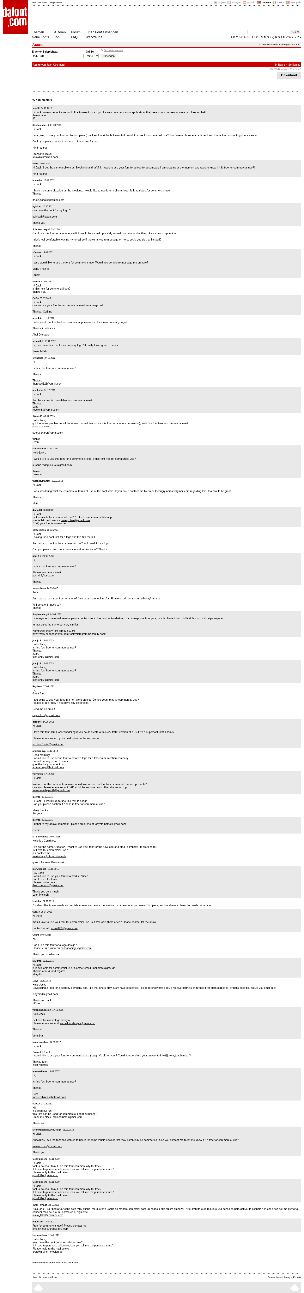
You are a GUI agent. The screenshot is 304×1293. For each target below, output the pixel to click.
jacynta (36, 797)
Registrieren (56, 2)
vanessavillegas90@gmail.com (51, 790)
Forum (75, 32)
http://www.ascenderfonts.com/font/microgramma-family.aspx (69, 633)
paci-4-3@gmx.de (43, 575)
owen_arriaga (39, 1205)
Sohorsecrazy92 (41, 229)
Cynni (35, 934)
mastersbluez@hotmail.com (49, 1097)
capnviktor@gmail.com (46, 715)
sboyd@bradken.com (45, 157)
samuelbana (39, 530)
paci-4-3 (36, 556)
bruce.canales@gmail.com (48, 199)
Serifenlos (294, 64)
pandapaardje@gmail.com (76, 948)
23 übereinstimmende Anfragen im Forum (279, 44)
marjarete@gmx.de (103, 967)
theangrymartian (41, 481)
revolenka (37, 390)
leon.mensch (39, 869)
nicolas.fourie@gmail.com (47, 744)
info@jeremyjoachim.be (174, 1055)
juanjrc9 (36, 640)
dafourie (37, 721)
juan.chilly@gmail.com (46, 656)
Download (289, 75)
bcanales (37, 180)
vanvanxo (37, 774)
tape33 (36, 912)
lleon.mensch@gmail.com (47, 885)
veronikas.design (41, 1010)
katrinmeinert (39, 1235)
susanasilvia (39, 448)
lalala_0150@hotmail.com (47, 1215)
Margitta (36, 961)
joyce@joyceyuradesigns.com (50, 1228)
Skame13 (37, 416)
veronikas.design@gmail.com (77, 1023)
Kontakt (297, 1277)
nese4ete (37, 318)
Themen (38, 32)
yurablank (37, 1221)
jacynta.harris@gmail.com (110, 823)
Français (236, 2)
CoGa (35, 298)
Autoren (60, 32)
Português (295, 2)
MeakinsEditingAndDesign (46, 1129)
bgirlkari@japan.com (44, 216)
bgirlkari (36, 206)
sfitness (36, 252)
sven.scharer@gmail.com (47, 432)
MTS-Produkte (40, 836)
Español (251, 2)
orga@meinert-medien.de (47, 1251)
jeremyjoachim (40, 1042)
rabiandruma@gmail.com (68, 1117)
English (221, 2)
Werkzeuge (94, 37)
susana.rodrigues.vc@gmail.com (52, 465)
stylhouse (37, 358)
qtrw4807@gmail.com (45, 1175)
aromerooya (38, 751)
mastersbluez (39, 1071)
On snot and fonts (48, 1277)
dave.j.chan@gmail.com (75, 520)
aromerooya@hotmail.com (48, 767)
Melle (35, 163)
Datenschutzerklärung (279, 1277)
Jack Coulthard (56, 64)
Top (57, 37)
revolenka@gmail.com (45, 409)
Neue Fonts (40, 37)
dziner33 (37, 510)
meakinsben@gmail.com (47, 1146)
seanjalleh (37, 341)
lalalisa (36, 281)
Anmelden (37, 1262)
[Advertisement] (107, 18)
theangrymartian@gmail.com (172, 491)
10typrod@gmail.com (45, 994)
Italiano (280, 2)
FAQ (74, 37)
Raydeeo (37, 686)
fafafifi (35, 108)
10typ (35, 980)
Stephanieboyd (40, 125)
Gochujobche (39, 1159)
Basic (281, 64)
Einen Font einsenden (102, 32)
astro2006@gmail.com (64, 928)
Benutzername (39, 2)
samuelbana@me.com (147, 598)
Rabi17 (36, 1103)
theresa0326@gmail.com (47, 383)
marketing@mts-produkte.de (49, 856)
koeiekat (37, 901)
